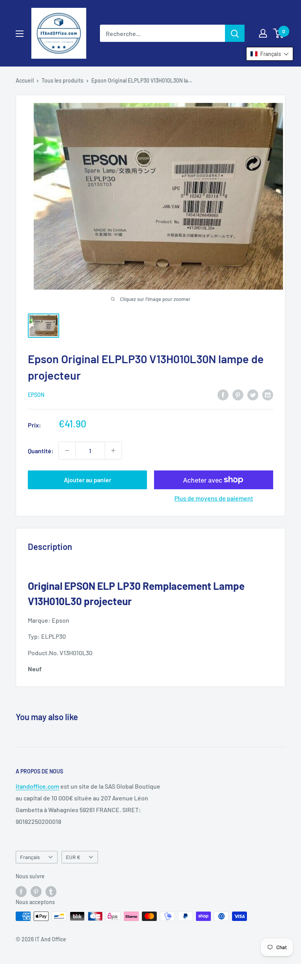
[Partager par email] (267, 394)
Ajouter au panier (87, 479)
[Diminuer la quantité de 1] (67, 450)
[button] (270, 53)
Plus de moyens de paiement (213, 498)
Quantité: (41, 450)
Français (30, 857)
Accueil (25, 80)
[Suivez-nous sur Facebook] (21, 891)
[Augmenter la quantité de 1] (113, 450)
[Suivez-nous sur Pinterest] (36, 891)
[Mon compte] (263, 33)
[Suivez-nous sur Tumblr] (50, 891)
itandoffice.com (37, 786)
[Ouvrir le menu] (20, 34)
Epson (36, 394)
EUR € (73, 857)
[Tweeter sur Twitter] (252, 394)
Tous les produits (62, 80)
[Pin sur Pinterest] (237, 394)
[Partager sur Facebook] (223, 394)
